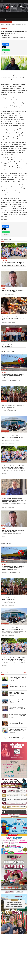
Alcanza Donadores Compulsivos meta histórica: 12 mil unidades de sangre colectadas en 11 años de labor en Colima (14, 500)
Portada (2, 24)
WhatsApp (6, 50)
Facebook (6, 44)
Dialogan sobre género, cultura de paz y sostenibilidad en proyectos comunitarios (17, 679)
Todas (24, 672)
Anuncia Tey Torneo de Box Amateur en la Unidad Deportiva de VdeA (13, 406)
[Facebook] (2, 1)
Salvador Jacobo (6, 37)
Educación (8, 24)
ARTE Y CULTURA (5, 315)
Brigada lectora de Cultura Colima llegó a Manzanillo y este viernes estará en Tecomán (13, 436)
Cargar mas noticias (14, 737)
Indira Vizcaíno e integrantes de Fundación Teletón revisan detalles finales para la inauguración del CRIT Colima (13, 375)
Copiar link (6, 52)
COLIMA (3, 288)
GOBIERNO (4, 372)
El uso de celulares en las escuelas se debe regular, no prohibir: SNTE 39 (13, 291)
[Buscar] (5, 19)
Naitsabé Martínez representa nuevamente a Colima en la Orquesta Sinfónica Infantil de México (13, 318)
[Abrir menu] (2, 19)
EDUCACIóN (3, 28)
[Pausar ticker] (26, 22)
